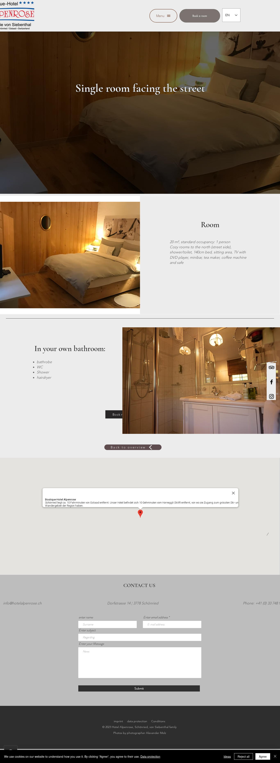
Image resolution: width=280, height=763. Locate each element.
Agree (263, 756)
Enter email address (155, 617)
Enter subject (87, 630)
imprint (118, 721)
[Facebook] (271, 382)
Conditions (158, 721)
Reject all (243, 756)
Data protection (150, 756)
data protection (137, 721)
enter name (86, 617)
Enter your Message (91, 643)
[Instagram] (271, 396)
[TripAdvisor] (271, 367)
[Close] (275, 756)
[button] (163, 16)
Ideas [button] (227, 756)
